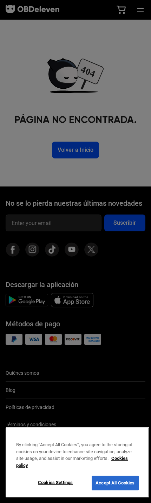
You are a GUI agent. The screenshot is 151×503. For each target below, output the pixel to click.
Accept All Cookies (115, 482)
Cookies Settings (55, 482)
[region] (77, 462)
